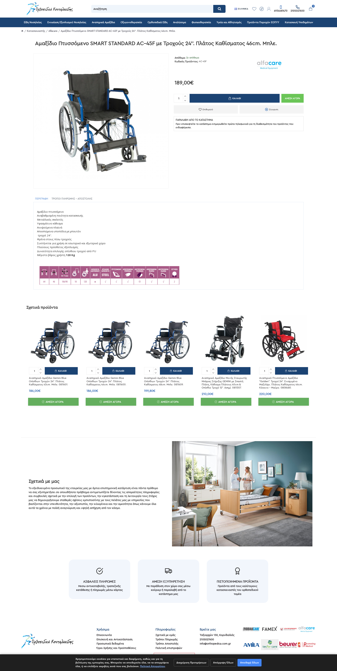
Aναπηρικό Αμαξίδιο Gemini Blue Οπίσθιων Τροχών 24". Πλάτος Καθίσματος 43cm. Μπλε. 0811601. (48, 381)
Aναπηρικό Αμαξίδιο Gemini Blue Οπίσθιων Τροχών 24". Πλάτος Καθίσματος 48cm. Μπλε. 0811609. (164, 381)
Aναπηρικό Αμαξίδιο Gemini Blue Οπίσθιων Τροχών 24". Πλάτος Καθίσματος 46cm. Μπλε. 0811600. (106, 381)
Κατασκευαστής (36, 30)
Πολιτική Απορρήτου (152, 666)
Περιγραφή (41, 198)
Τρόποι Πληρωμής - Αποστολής (72, 198)
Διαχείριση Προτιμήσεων (191, 662)
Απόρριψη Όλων (223, 662)
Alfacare (52, 30)
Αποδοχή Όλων (249, 662)
